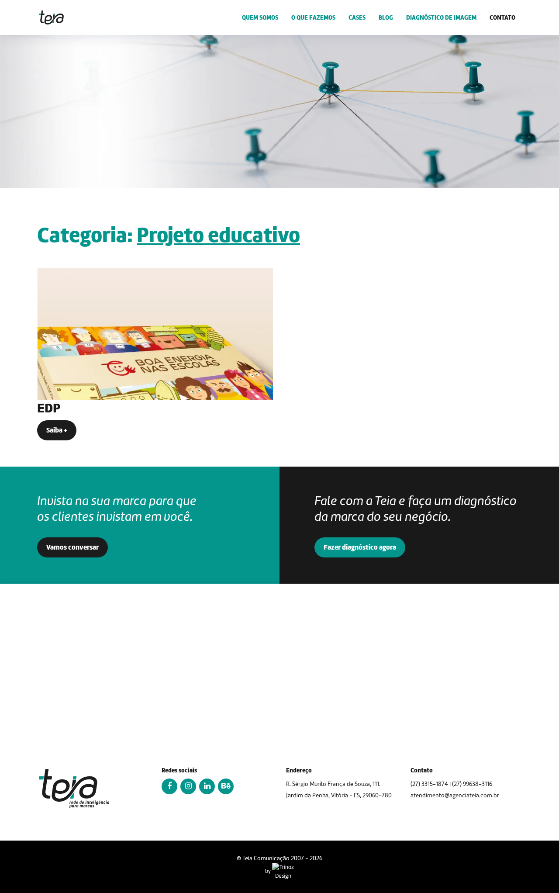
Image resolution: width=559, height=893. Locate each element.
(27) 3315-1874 (429, 784)
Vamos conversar (72, 547)
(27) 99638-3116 (472, 784)
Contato (502, 17)
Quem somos (260, 17)
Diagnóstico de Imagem (441, 17)
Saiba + (56, 430)
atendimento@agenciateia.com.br (455, 795)
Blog (386, 17)
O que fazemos (313, 17)
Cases (357, 17)
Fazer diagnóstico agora (360, 547)
